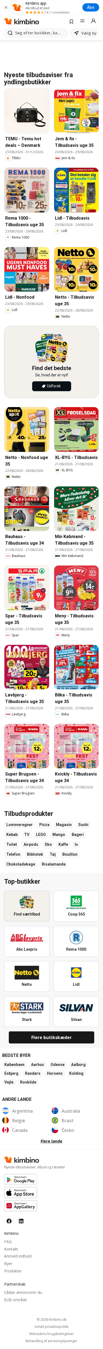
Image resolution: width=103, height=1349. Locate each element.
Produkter (13, 1271)
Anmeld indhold (18, 1256)
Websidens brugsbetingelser (51, 1334)
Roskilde (28, 1082)
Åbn (90, 7)
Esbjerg (11, 1073)
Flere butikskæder (51, 1037)
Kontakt (11, 1249)
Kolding (76, 1073)
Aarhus (37, 1064)
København (14, 1064)
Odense (58, 1064)
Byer (8, 1263)
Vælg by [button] (89, 33)
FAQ (8, 1241)
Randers (32, 1073)
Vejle (8, 1082)
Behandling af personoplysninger (51, 1341)
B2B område (15, 1299)
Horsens (55, 1073)
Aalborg (78, 1064)
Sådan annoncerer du (23, 1292)
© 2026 (51, 1319)
